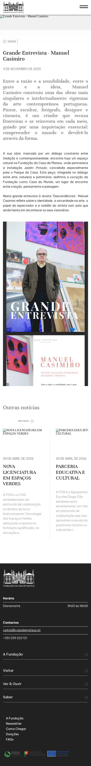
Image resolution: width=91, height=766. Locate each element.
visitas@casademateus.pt (22, 630)
